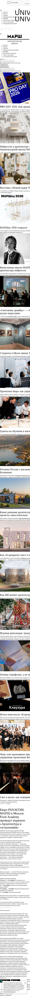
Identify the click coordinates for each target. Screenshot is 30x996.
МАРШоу (5, 18)
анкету (18, 905)
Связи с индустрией (8, 22)
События (5, 15)
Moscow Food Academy (23, 832)
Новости (5, 13)
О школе (5, 12)
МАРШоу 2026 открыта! (13, 227)
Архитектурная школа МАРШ (8, 832)
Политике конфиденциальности (9, 991)
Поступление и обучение (9, 20)
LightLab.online (26, 762)
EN (1, 10)
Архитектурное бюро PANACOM (15, 831)
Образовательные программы (11, 50)
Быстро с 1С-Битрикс (5, 995)
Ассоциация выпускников (10, 23)
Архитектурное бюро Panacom (8, 913)
